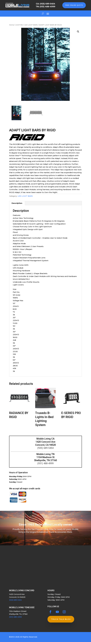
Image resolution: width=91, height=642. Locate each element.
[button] (78, 31)
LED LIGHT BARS (31, 25)
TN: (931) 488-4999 (45, 6)
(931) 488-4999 (45, 463)
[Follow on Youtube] (57, 612)
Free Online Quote (74, 5)
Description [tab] (17, 203)
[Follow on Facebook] (50, 612)
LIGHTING (19, 25)
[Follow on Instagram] (64, 612)
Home (11, 25)
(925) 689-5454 (45, 448)
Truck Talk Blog (61, 619)
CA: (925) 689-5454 (45, 4)
